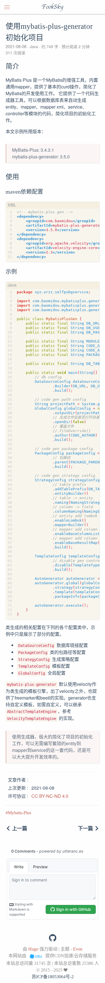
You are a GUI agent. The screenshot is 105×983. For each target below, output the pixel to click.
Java (34, 46)
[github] (52, 938)
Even (77, 949)
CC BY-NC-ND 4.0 (49, 796)
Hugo (33, 949)
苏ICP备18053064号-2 (53, 976)
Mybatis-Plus (19, 812)
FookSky (52, 7)
